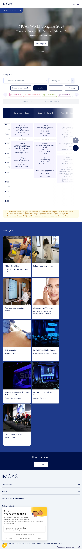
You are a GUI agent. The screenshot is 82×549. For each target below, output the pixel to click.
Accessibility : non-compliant (68, 547)
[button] (5, 95)
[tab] (28, 101)
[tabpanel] (41, 155)
